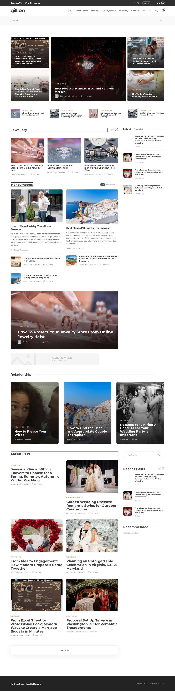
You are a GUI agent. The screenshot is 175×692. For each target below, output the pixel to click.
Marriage (95, 11)
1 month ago (139, 147)
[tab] (127, 129)
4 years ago (23, 174)
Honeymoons (109, 11)
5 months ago (73, 96)
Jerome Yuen (52, 172)
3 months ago (79, 632)
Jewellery (123, 11)
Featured (20, 85)
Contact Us (16, 3)
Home (70, 11)
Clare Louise (15, 174)
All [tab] (102, 184)
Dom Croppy (64, 96)
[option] (87, 69)
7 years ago (24, 250)
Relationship (82, 11)
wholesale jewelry (130, 533)
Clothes (135, 11)
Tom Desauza (15, 250)
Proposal (16, 557)
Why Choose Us (32, 3)
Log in (146, 3)
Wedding (15, 465)
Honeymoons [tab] (111, 184)
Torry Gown (70, 632)
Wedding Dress (74, 498)
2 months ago (139, 162)
